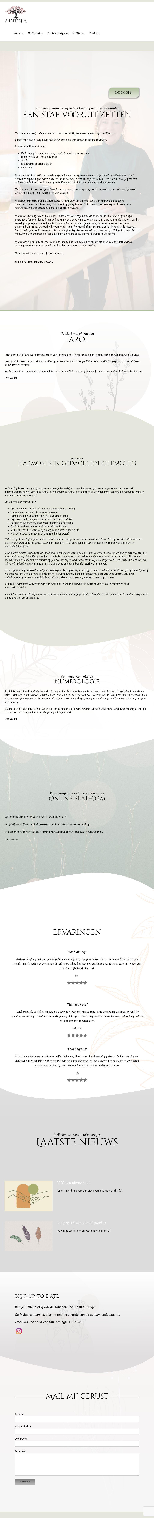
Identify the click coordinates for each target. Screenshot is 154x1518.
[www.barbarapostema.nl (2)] (16, 4)
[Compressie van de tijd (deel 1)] (29, 1236)
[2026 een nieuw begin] (29, 1196)
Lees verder (11, 377)
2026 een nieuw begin (74, 1183)
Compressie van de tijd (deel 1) (81, 1223)
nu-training (74, 233)
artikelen (23, 583)
